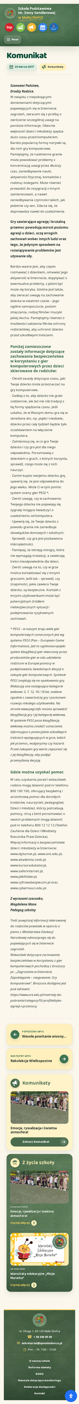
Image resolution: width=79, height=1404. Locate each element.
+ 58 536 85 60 (43, 1337)
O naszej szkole (39, 1361)
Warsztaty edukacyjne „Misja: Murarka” (32, 1276)
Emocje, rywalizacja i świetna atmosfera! (34, 1130)
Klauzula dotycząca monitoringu (39, 1380)
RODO (40, 1374)
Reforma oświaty (39, 1367)
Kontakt (39, 1393)
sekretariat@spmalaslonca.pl (42, 1343)
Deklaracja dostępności (39, 1387)
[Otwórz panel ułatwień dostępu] (71, 1396)
